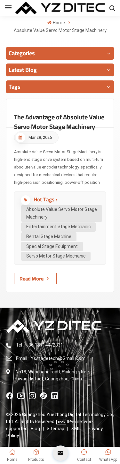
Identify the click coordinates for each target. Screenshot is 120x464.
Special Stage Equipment (52, 246)
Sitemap (55, 428)
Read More (32, 278)
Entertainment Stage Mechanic (58, 226)
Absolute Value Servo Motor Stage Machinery (61, 213)
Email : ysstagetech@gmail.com (50, 358)
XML (76, 428)
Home (59, 22)
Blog (35, 428)
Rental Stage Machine (48, 236)
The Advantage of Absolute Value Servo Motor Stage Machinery (59, 119)
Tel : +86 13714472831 (39, 345)
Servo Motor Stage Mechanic (55, 255)
